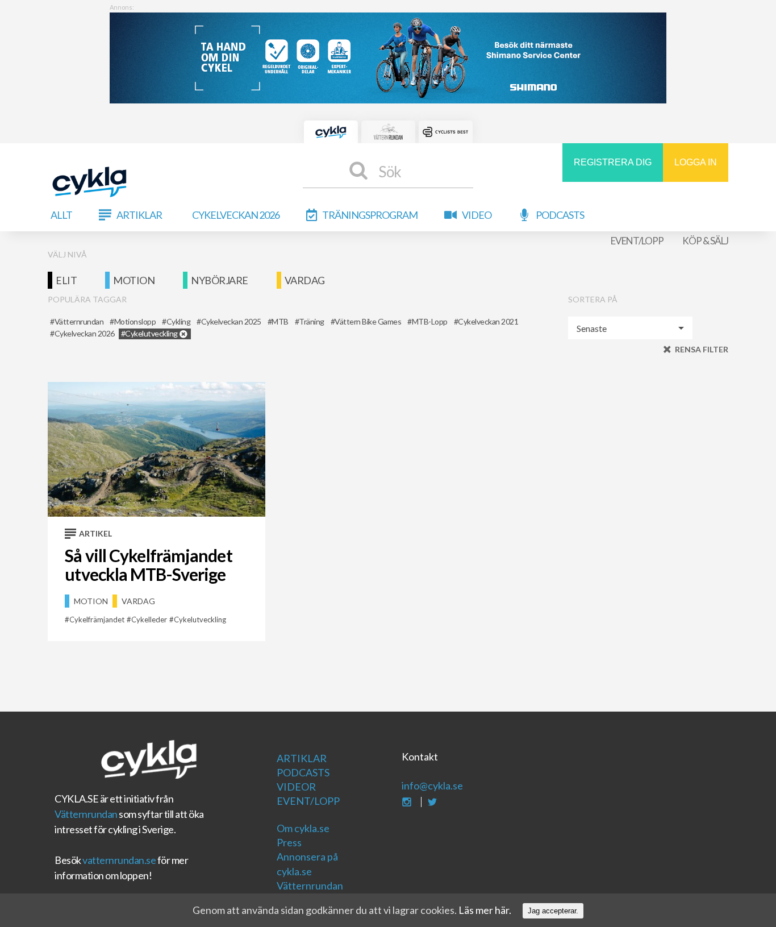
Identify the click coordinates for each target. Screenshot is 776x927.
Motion (134, 280)
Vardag (305, 280)
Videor (296, 786)
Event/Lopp (637, 241)
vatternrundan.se (119, 860)
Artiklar (139, 215)
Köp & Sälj (705, 241)
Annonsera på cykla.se (307, 863)
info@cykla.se (432, 785)
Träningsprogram (370, 215)
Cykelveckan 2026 (235, 215)
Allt (61, 215)
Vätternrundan (86, 814)
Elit (66, 280)
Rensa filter (701, 349)
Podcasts (560, 215)
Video (476, 215)
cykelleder (149, 619)
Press (289, 842)
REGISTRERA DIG (613, 162)
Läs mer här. (484, 910)
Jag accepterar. (553, 911)
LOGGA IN (695, 162)
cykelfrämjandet (96, 619)
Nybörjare (219, 280)
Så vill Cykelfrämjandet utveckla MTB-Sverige (148, 564)
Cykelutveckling (200, 619)
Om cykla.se (303, 828)
